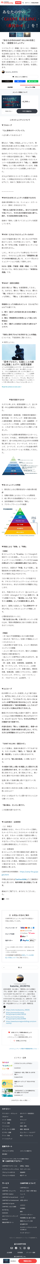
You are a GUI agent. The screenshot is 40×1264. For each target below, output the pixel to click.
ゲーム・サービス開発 (8, 1129)
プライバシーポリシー (26, 1214)
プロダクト (5, 1116)
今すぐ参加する (27, 111)
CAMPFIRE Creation (7, 1194)
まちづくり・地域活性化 (27, 1113)
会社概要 (9, 1252)
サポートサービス (25, 1169)
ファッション (6, 1126)
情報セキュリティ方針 (26, 1221)
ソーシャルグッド (7, 1139)
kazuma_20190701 (12, 72)
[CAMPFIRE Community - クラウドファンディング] (7, 2)
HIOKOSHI (5, 1213)
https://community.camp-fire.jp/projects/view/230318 (16, 1013)
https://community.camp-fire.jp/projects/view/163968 (16, 1018)
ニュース (22, 1194)
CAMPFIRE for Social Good (10, 1197)
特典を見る (28, 1261)
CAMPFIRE (5, 1188)
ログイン (27, 3)
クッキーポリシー (25, 1233)
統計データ (23, 1175)
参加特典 (10, 87)
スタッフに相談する (26, 1151)
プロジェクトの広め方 (8, 1175)
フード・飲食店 (6, 1120)
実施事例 (22, 1172)
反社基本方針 (24, 1224)
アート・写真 (6, 1135)
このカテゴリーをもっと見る (19, 1100)
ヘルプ (22, 1197)
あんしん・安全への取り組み (28, 1191)
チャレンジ (23, 1120)
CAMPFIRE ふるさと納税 (9, 1206)
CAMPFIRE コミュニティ (9, 1191)
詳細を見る (8, 111)
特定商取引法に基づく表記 (27, 1218)
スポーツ (22, 1123)
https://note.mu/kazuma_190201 (18, 1010)
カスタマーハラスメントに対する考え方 (28, 1228)
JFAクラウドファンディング (10, 1216)
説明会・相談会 (24, 1166)
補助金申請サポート (8, 1222)
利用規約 (22, 1208)
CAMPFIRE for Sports (8, 1203)
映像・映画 (23, 1126)
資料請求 (18, 2)
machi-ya (5, 1219)
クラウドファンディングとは (10, 1169)
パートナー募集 (30, 1252)
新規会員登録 (34, 3)
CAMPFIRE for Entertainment (10, 1200)
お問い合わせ (24, 1200)
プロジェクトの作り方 (8, 1172)
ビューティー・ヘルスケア (27, 1132)
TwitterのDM (20, 879)
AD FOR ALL (5, 1210)
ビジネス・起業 (6, 1132)
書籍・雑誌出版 (24, 1129)
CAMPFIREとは (24, 1188)
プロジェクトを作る (8, 1151)
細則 (21, 1211)
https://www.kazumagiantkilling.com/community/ (21, 1022)
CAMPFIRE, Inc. (20, 1256)
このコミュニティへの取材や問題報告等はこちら (23, 1048)
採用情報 (20, 1252)
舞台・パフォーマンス (26, 1135)
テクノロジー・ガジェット (9, 1113)
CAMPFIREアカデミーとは (9, 1166)
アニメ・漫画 (6, 1123)
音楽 (21, 1116)
